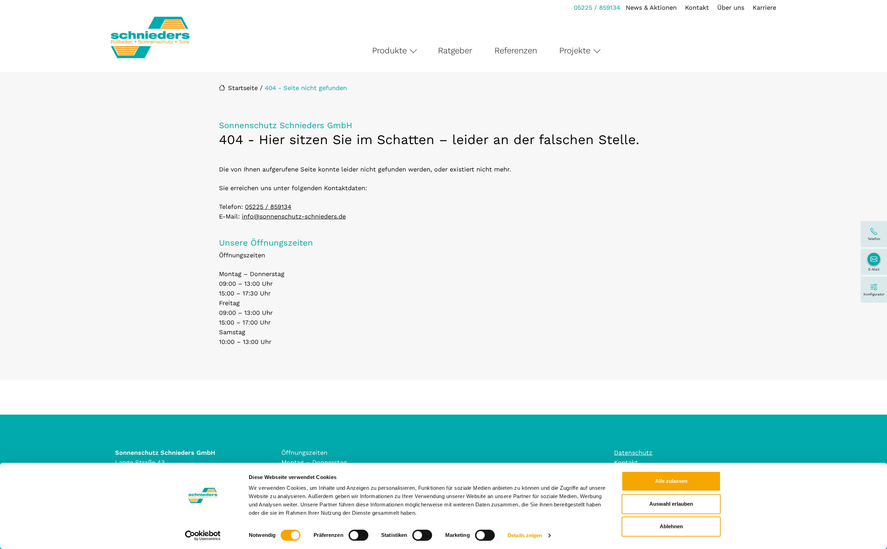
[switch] (358, 535)
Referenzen (515, 50)
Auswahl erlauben (671, 504)
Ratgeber (455, 50)
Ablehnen (671, 526)
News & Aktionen (651, 7)
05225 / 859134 (597, 7)
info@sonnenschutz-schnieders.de (294, 216)
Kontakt (697, 7)
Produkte (389, 50)
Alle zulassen (671, 481)
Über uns (730, 7)
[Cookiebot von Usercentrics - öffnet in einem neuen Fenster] (203, 535)
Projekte (574, 50)
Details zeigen (525, 535)
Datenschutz (633, 452)
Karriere (764, 7)
